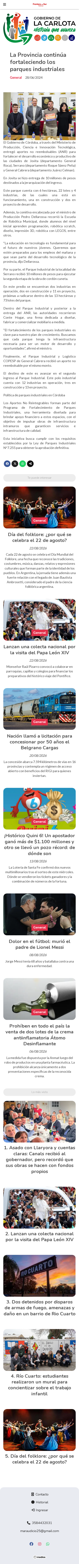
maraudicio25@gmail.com (39, 1531)
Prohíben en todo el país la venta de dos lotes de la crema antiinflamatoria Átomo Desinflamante (39, 1035)
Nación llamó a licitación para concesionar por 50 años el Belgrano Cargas (39, 742)
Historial (41, 1502)
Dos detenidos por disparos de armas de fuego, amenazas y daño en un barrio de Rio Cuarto (40, 1308)
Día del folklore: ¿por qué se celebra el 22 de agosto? (39, 537)
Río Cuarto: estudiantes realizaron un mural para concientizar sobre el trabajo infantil (39, 1385)
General (16, 77)
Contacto (42, 1494)
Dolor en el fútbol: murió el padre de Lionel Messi (39, 944)
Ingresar (41, 1510)
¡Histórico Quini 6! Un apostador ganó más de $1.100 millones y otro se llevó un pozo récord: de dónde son (39, 844)
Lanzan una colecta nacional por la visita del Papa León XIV (39, 650)
